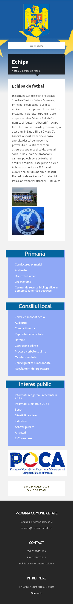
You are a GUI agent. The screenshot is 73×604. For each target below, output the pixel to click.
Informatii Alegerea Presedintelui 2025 (36, 396)
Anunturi (20, 432)
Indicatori (21, 421)
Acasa (15, 70)
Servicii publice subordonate (33, 363)
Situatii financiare (26, 415)
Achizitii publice (24, 427)
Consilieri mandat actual (30, 317)
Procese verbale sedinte (30, 351)
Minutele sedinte (26, 357)
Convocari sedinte (26, 345)
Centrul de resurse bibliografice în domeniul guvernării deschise (36, 289)
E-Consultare (23, 438)
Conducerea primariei (28, 264)
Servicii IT (36, 593)
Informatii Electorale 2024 (32, 404)
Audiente (21, 270)
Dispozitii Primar (25, 276)
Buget (18, 409)
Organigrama (23, 281)
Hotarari (20, 340)
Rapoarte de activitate (29, 334)
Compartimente (25, 328)
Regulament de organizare (32, 368)
